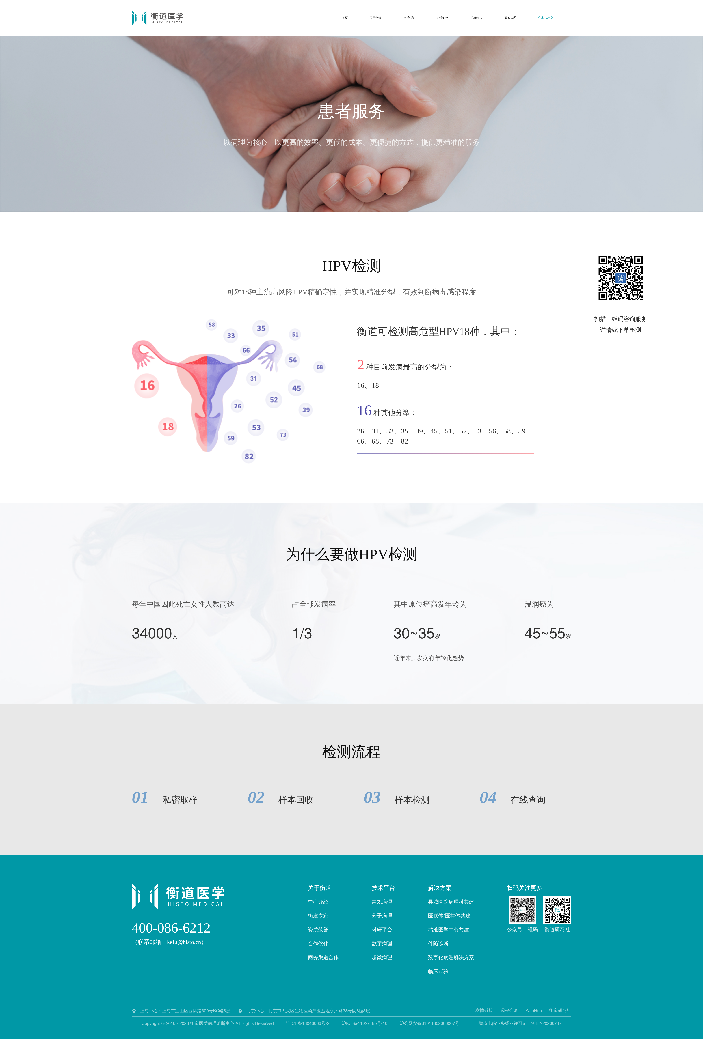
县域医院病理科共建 (451, 901)
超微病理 (382, 957)
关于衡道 (376, 17)
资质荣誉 (318, 929)
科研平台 (382, 929)
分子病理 (382, 915)
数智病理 (510, 17)
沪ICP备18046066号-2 (307, 1023)
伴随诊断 (438, 943)
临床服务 (477, 17)
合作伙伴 (318, 943)
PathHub (533, 1010)
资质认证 (409, 17)
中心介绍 (318, 901)
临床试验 (438, 971)
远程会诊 (509, 1010)
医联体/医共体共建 (449, 915)
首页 (345, 17)
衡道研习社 (560, 1010)
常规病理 (382, 901)
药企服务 (443, 17)
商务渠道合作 (323, 957)
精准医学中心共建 (448, 929)
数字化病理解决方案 (451, 957)
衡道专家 (318, 915)
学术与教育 (545, 17)
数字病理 (382, 943)
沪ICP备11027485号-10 (364, 1023)
